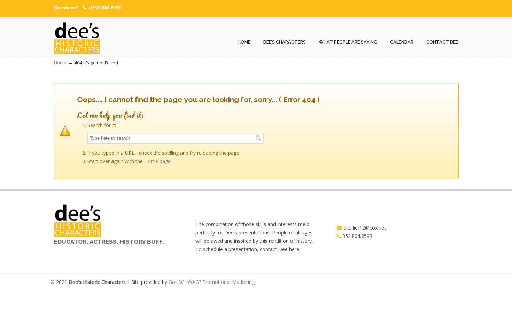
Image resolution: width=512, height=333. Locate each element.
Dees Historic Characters (77, 37)
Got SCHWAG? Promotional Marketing (212, 282)
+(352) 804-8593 (104, 7)
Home (60, 63)
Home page (157, 161)
